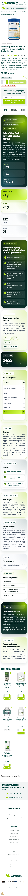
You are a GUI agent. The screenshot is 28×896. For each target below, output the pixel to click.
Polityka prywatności (14, 830)
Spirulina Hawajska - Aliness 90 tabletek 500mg (21, 719)
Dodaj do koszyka (18, 82)
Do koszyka (7, 698)
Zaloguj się (14, 857)
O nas (14, 811)
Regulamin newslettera (14, 839)
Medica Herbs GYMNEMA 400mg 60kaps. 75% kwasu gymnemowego (7, 754)
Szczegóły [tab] (14, 110)
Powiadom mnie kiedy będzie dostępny (14, 101)
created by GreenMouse (14, 889)
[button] (17, 3)
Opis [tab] (5, 110)
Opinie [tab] (23, 110)
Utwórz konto (14, 860)
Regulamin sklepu (14, 833)
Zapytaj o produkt (6, 77)
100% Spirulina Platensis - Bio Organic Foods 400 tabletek (7, 685)
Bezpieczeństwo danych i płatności (14, 818)
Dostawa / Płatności (14, 815)
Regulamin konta (14, 836)
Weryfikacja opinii (14, 842)
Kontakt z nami (14, 821)
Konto (14, 851)
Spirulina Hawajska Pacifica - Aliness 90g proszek (21, 685)
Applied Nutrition (12, 55)
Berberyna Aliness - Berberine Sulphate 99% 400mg (7, 719)
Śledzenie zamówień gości (14, 854)
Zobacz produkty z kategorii (11, 776)
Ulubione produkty (14, 867)
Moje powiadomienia (14, 864)
